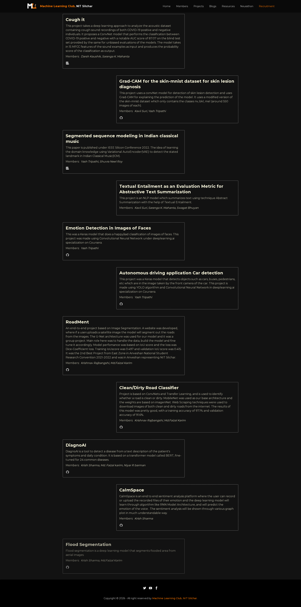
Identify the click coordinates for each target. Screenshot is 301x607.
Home (167, 6)
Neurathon (246, 6)
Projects (199, 6)
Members (182, 6)
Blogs (212, 6)
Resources (228, 6)
